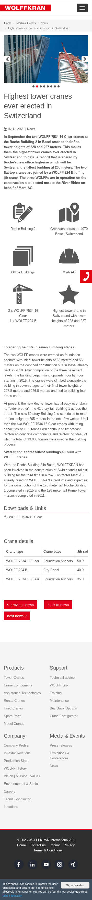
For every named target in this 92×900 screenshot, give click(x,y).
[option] (46, 59)
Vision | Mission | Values (22, 776)
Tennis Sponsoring (17, 799)
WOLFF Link (59, 685)
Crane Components (18, 685)
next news (16, 616)
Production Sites (16, 761)
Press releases (61, 745)
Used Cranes (13, 708)
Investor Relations (17, 753)
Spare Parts (12, 716)
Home (8, 23)
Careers (9, 791)
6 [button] (51, 86)
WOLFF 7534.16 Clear (25, 517)
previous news (21, 605)
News (44, 23)
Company (14, 736)
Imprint (55, 845)
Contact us (38, 845)
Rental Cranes (14, 701)
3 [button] (41, 86)
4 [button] (44, 86)
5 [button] (48, 86)
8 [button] (58, 86)
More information (12, 895)
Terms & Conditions (48, 850)
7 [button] (55, 86)
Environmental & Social (21, 784)
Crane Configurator (63, 716)
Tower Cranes (14, 678)
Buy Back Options (63, 708)
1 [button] (33, 86)
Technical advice (62, 678)
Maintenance (59, 701)
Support (58, 668)
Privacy (69, 845)
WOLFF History (15, 768)
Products (14, 668)
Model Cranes (14, 724)
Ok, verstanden (75, 885)
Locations (11, 807)
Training (56, 693)
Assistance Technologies (22, 693)
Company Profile (16, 745)
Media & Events (26, 23)
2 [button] (37, 86)
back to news (58, 605)
